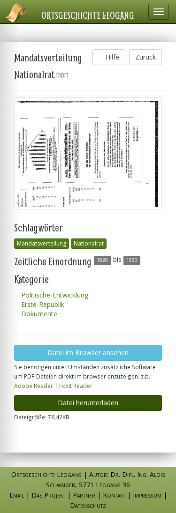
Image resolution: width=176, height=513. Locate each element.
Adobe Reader (33, 385)
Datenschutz (88, 505)
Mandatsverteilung (41, 243)
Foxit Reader (75, 385)
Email (16, 495)
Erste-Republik (41, 304)
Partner (84, 495)
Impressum (147, 495)
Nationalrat (89, 243)
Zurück (145, 56)
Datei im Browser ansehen (88, 352)
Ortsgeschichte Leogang (87, 15)
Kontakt (114, 495)
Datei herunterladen (88, 402)
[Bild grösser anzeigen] (88, 153)
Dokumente (38, 313)
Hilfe (111, 56)
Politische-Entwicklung (53, 294)
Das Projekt (48, 495)
